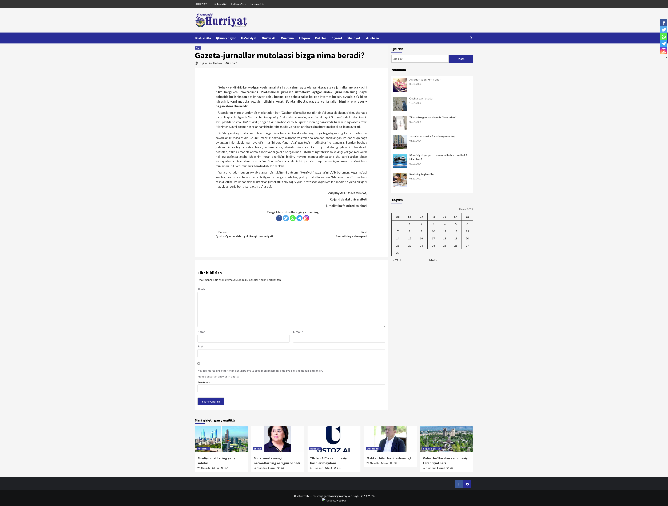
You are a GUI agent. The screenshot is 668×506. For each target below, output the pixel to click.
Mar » (433, 260)
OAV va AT (269, 38)
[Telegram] (299, 218)
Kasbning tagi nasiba (421, 174)
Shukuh (257, 448)
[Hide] (666, 57)
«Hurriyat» (303, 495)
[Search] (471, 37)
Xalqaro (304, 38)
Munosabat (203, 448)
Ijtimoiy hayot (226, 38)
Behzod (218, 63)
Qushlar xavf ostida (420, 98)
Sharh (201, 289)
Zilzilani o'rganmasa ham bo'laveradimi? (433, 117)
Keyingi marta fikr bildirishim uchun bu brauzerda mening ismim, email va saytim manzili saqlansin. (260, 370)
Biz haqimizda (257, 3)
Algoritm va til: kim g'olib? (425, 79)
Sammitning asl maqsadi (351, 234)
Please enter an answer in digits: (218, 376)
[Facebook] (279, 218)
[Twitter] (286, 218)
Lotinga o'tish (238, 3)
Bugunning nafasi (431, 448)
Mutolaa (321, 38)
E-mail (298, 331)
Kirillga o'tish (220, 3)
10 (433, 231)
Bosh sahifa (203, 38)
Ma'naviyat (249, 38)
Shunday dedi (373, 448)
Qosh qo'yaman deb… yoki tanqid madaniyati (244, 234)
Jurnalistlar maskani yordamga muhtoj (432, 136)
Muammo (287, 38)
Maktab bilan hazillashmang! (389, 458)
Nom (201, 331)
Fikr (198, 48)
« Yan (397, 260)
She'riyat (353, 38)
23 (421, 245)
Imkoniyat (315, 448)
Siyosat (337, 38)
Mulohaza (372, 38)
